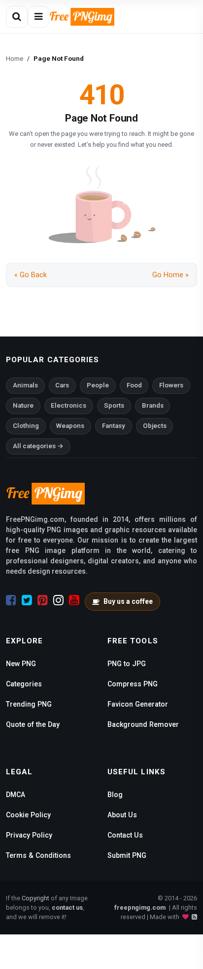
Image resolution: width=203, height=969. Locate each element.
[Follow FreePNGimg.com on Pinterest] (42, 600)
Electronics (68, 405)
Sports (114, 405)
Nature (23, 405)
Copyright (35, 898)
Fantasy (113, 425)
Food (134, 385)
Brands (153, 405)
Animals (25, 385)
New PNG (21, 663)
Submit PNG (126, 855)
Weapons (70, 425)
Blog (115, 794)
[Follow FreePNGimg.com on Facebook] (11, 600)
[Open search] (17, 17)
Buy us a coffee (128, 601)
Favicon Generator (137, 704)
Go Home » (170, 275)
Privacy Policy (29, 835)
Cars (62, 385)
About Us (122, 814)
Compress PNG (132, 683)
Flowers (171, 385)
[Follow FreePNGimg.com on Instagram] (58, 600)
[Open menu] (38, 17)
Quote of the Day (33, 724)
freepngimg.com (140, 907)
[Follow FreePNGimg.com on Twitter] (27, 600)
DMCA (15, 794)
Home (14, 58)
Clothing (26, 425)
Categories (24, 683)
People (98, 385)
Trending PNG (29, 704)
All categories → (38, 446)
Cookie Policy (28, 814)
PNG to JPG (126, 663)
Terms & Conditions (38, 855)
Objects (155, 425)
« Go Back (30, 275)
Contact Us (125, 835)
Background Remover (143, 724)
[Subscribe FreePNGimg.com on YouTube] (74, 600)
